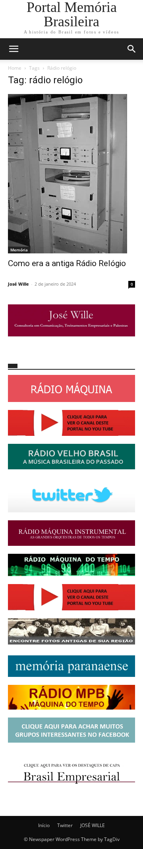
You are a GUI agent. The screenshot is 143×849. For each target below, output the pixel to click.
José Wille (18, 284)
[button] (13, 49)
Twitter (65, 825)
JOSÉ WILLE (92, 825)
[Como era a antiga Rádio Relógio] (71, 173)
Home (14, 68)
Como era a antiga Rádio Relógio (67, 263)
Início (44, 825)
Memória (19, 250)
